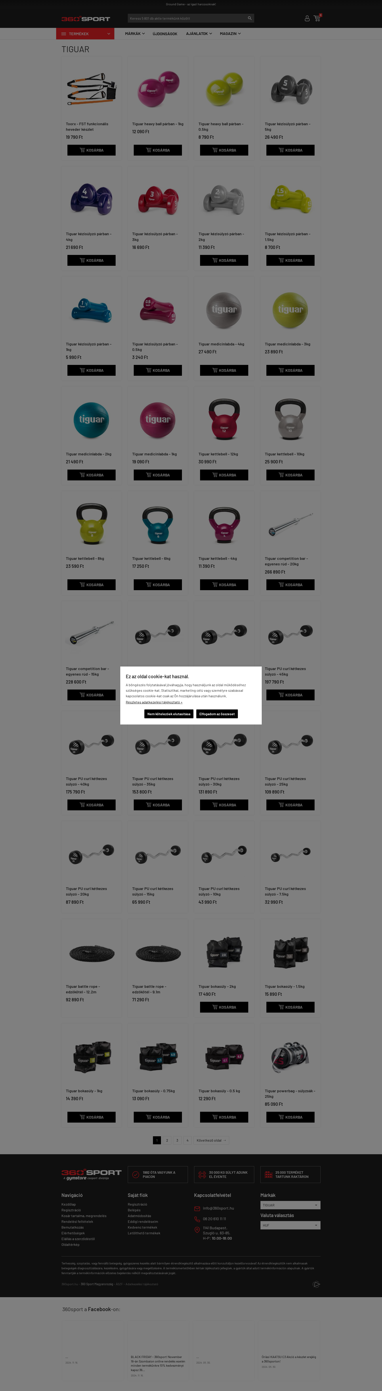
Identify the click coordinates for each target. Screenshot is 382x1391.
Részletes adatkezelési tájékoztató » (154, 702)
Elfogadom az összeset (217, 714)
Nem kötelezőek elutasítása (168, 714)
